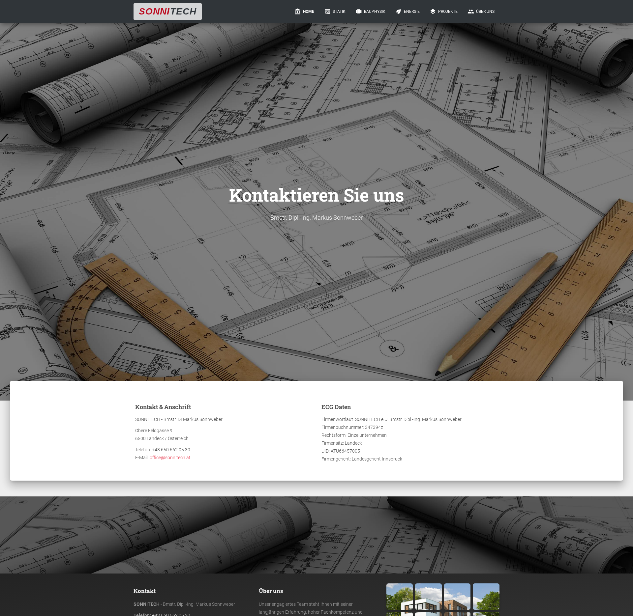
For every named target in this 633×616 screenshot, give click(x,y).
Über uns (481, 11)
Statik (335, 11)
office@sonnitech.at (170, 457)
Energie (407, 11)
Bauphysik (370, 11)
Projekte (444, 11)
